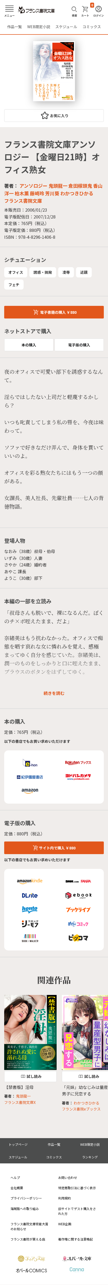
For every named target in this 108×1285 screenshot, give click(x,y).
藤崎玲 (37, 193)
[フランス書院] (36, 10)
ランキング (90, 1157)
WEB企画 (64, 1224)
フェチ (13, 284)
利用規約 (64, 1198)
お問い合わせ (67, 1177)
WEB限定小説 (38, 26)
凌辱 (66, 272)
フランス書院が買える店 (27, 1239)
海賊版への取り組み (24, 1208)
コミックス (92, 26)
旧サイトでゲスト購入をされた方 (77, 1211)
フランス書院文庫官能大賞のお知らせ (29, 1226)
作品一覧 (14, 26)
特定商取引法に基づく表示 (77, 1188)
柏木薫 (22, 193)
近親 (84, 272)
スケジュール (66, 26)
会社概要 (16, 1188)
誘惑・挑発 (43, 272)
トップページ (18, 1144)
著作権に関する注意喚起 (75, 1239)
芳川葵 (52, 193)
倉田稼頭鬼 (80, 185)
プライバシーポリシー (26, 1198)
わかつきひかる (76, 193)
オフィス (15, 272)
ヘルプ (15, 1177)
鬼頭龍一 (57, 185)
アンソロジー (33, 185)
